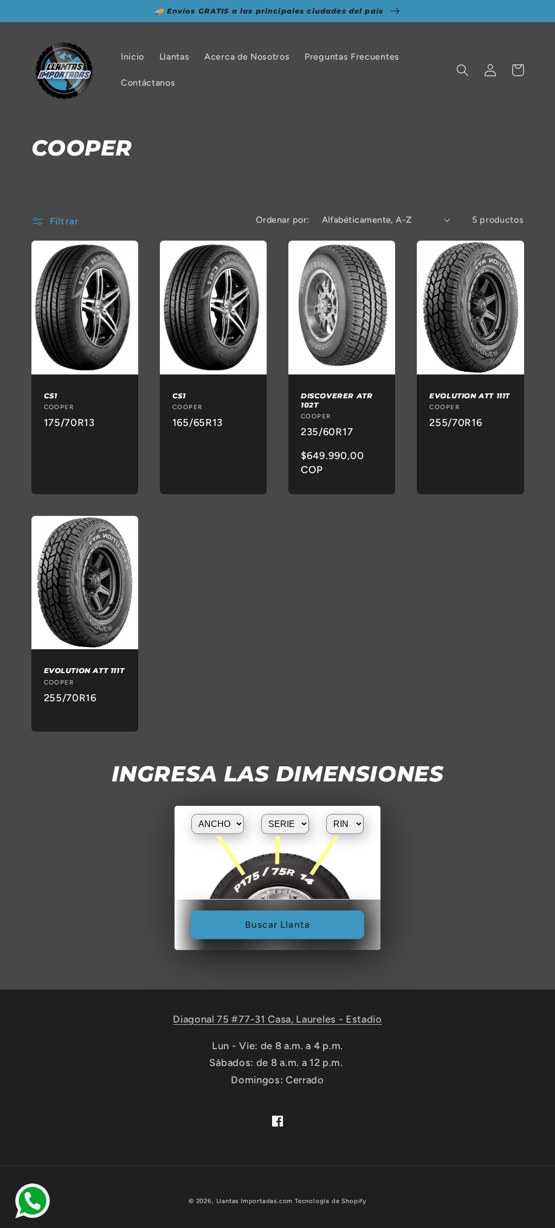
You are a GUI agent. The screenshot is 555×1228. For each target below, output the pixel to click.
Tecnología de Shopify (330, 1201)
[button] (463, 70)
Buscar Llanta (277, 924)
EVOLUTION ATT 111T (469, 395)
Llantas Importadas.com (254, 1201)
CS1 (50, 395)
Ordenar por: (282, 220)
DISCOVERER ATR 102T (336, 400)
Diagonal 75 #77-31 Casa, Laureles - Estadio (277, 1019)
